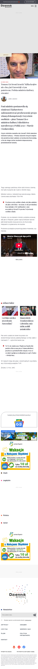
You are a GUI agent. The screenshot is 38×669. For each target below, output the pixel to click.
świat (5, 523)
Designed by (4, 651)
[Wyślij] (34, 614)
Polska (6, 515)
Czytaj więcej (28, 620)
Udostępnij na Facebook (8, 431)
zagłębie (6, 480)
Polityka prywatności (25, 634)
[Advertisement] (19, 34)
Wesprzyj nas (25, 629)
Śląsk (3, 633)
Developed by (20, 651)
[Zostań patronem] (14, 647)
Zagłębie (23, 625)
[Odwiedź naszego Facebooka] (23, 647)
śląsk (5, 473)
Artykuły (4, 625)
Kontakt (4, 639)
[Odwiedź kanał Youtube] (19, 647)
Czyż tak (4, 629)
